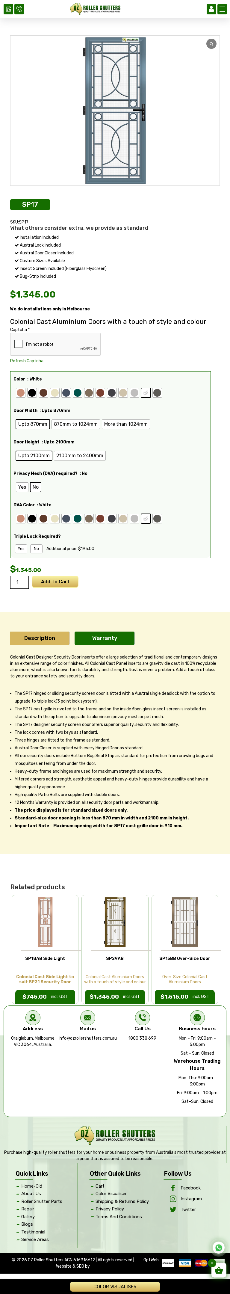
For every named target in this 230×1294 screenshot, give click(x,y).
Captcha (20, 329)
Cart (100, 1186)
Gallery (28, 1216)
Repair (27, 1209)
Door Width (25, 410)
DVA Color (24, 505)
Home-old (31, 1186)
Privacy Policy (110, 1209)
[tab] (40, 638)
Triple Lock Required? (37, 536)
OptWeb (151, 1260)
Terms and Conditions (119, 1216)
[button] (222, 9)
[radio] (20, 392)
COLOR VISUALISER (115, 1287)
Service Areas (35, 1239)
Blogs (27, 1224)
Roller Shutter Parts (41, 1201)
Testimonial (33, 1232)
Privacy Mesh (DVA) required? (45, 473)
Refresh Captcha (26, 360)
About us (31, 1193)
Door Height (26, 442)
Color (19, 379)
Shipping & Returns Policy (122, 1201)
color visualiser (111, 1193)
